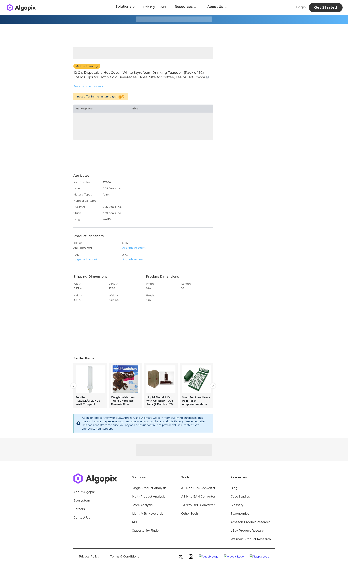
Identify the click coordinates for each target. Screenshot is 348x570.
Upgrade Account (134, 247)
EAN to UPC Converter (198, 505)
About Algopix (84, 492)
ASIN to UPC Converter (198, 488)
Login (301, 7)
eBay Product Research (248, 530)
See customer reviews (88, 86)
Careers (79, 509)
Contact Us (81, 517)
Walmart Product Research (251, 539)
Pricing (149, 7)
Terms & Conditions (124, 556)
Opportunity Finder (146, 530)
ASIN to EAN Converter (198, 496)
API (163, 7)
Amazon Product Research (250, 522)
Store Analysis (142, 505)
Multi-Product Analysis (148, 496)
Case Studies (240, 496)
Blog (234, 488)
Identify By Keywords (147, 513)
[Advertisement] (174, 35)
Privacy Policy (89, 556)
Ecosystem (81, 500)
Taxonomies (240, 513)
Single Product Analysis (149, 488)
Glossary (237, 505)
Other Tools (190, 513)
